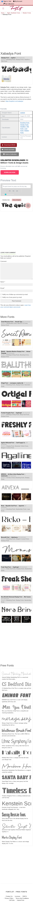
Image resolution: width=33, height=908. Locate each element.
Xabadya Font (5, 57)
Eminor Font (16, 696)
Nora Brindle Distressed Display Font (11, 597)
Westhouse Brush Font (16, 730)
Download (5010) (9, 145)
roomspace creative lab (16, 383)
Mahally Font (16, 753)
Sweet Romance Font (7, 321)
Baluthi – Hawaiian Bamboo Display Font (12, 351)
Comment (3, 261)
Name (2, 282)
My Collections (9, 4)
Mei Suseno (27, 597)
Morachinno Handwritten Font (16, 765)
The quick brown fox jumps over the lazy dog (16, 205)
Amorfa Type (18, 321)
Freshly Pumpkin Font (7, 413)
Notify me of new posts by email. (12, 297)
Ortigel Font (4, 383)
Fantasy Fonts (5, 540)
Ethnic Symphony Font (16, 741)
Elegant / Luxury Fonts (7, 447)
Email (2, 288)
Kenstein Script (16, 803)
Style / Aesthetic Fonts (13, 13)
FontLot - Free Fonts (16, 892)
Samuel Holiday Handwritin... (16, 673)
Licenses (17, 896)
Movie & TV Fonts (23, 323)
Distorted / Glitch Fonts (21, 446)
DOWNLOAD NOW (9, 172)
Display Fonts (20, 59)
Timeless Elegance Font (16, 790)
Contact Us (9, 896)
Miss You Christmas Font (16, 707)
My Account (18, 1)
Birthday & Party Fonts (12, 355)
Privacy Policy (9, 898)
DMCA (25, 896)
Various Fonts (5, 325)
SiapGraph (19, 413)
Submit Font (20, 900)
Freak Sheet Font (6, 567)
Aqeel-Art (21, 505)
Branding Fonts (10, 59)
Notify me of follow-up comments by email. (15, 294)
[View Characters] (28, 205)
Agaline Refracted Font (7, 442)
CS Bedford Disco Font (16, 684)
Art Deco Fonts (10, 477)
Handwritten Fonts (11, 323)
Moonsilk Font (5, 537)
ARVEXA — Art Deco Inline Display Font (12, 474)
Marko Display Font (12, 837)
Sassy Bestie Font (14, 814)
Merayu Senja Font (16, 718)
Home (2, 13)
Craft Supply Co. (20, 442)
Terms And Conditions (22, 898)
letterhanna (14, 537)
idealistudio (4, 476)
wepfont (13, 57)
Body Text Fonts (24, 414)
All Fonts (12, 900)
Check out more (9, 149)
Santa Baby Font (16, 777)
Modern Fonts (27, 13)
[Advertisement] (16, 32)
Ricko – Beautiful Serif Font (9, 505)
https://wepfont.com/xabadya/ (14, 101)
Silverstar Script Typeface (16, 826)
